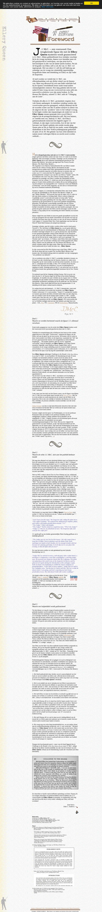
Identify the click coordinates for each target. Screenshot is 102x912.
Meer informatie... (48, 6)
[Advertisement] (55, 12)
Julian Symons (36, 406)
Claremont (51, 303)
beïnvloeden (68, 635)
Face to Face (67, 395)
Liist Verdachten (49, 908)
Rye (42, 303)
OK (91, 3)
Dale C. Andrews (42, 577)
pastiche (60, 577)
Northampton (63, 303)
